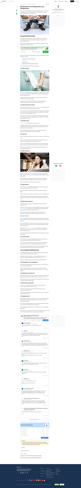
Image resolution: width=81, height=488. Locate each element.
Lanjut (22, 326)
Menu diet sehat (26, 350)
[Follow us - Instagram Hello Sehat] (22, 472)
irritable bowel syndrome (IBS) (36, 107)
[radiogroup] (45, 429)
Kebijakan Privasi (48, 471)
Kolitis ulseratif (22, 92)
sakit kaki (25, 330)
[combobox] (47, 433)
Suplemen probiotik (23, 285)
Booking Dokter (43, 473)
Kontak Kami (57, 474)
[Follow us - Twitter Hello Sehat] (25, 472)
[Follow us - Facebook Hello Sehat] (20, 472)
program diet (26, 378)
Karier (56, 472)
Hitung (45, 437)
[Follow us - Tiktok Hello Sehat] (28, 472)
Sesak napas (26, 360)
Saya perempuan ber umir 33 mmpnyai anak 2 (31, 398)
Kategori (42, 468)
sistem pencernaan (23, 208)
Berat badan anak (27, 340)
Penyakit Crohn (23, 123)
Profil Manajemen (58, 471)
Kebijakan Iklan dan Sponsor (50, 474)
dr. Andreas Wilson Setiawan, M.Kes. (58, 9)
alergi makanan (29, 173)
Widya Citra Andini (57, 12)
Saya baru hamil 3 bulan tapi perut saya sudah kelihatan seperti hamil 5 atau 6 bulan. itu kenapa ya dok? (36, 409)
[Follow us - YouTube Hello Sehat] (27, 472)
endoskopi (42, 257)
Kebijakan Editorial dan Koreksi (50, 472)
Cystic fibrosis (25, 216)
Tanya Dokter (46, 320)
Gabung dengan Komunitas (34, 419)
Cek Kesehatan (43, 470)
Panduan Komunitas (48, 475)
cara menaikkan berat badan (29, 388)
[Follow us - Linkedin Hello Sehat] (23, 472)
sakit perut (24, 60)
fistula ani (46, 276)
